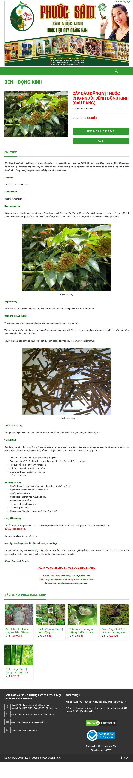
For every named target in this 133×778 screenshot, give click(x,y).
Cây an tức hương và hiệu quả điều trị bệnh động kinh (82, 632)
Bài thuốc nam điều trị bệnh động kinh (50, 631)
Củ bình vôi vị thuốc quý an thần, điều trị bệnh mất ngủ (17, 632)
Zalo (101, 141)
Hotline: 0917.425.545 (100, 131)
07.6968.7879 (47, 714)
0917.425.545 (17, 714)
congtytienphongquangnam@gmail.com (29, 722)
